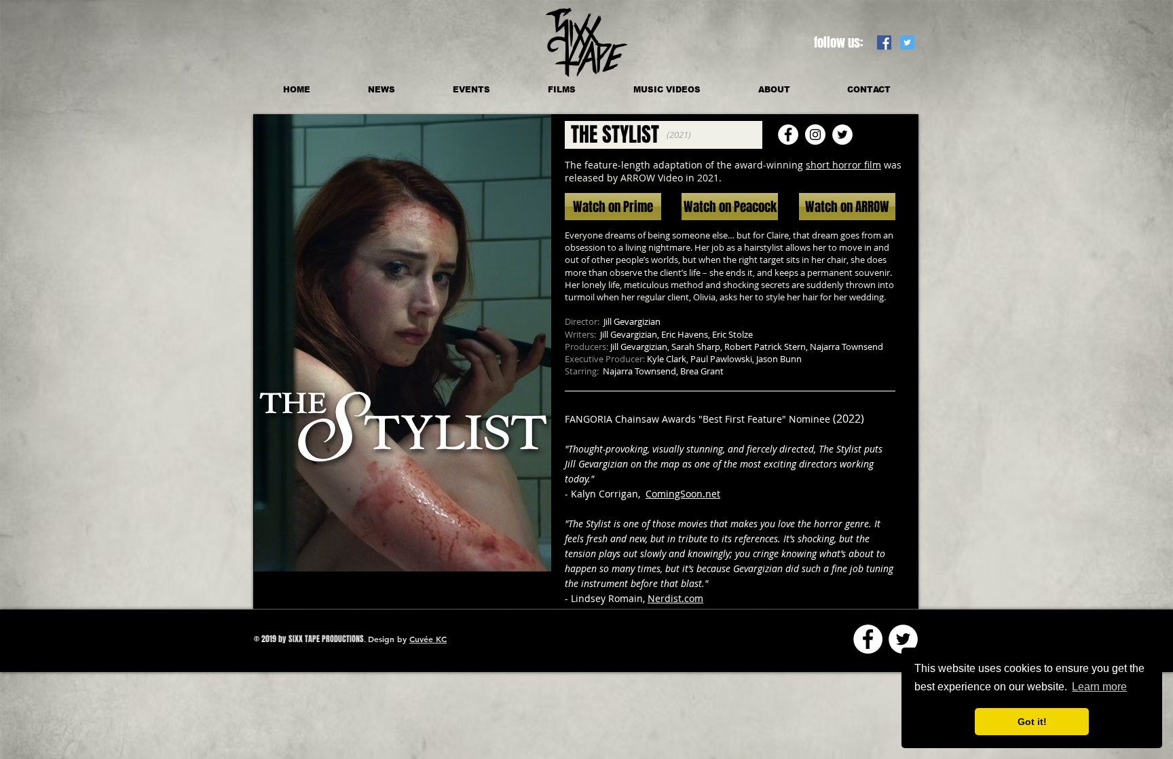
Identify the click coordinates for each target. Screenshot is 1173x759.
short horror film (843, 164)
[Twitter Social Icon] (907, 42)
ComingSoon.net (683, 493)
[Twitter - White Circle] (903, 639)
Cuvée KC (428, 638)
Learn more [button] (1099, 686)
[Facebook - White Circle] (867, 639)
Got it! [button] (1032, 721)
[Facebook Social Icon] (884, 42)
